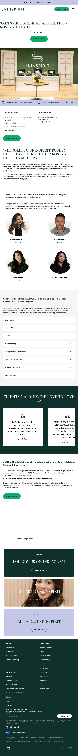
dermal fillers (22, 174)
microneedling (45, 660)
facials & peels (45, 655)
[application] (39, 520)
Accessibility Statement (42, 742)
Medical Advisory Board (14, 693)
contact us (44, 676)
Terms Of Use (23, 738)
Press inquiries (45, 689)
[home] (13, 9)
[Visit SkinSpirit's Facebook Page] (11, 727)
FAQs (42, 684)
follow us (39, 570)
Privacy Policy (49, 722)
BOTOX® (10, 174)
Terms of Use (56, 722)
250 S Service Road (46, 471)
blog (7, 701)
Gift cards (10, 647)
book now (62, 9)
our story (39, 630)
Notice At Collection (38, 738)
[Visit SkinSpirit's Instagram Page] (7, 727)
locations (43, 680)
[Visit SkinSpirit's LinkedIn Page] (15, 727)
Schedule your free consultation (53, 176)
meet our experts (12, 680)
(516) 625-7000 (10, 123)
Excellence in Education (15, 689)
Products (9, 651)
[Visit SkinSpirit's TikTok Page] (18, 727)
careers (9, 697)
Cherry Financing (12, 660)
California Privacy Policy (56, 738)
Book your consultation (34, 485)
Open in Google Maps (25, 539)
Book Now (39, 39)
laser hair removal (47, 664)
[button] (73, 2)
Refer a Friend (11, 684)
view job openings (39, 600)
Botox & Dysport (46, 647)
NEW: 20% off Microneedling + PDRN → (38, 2)
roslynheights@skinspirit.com (15, 126)
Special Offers (11, 655)
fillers (42, 651)
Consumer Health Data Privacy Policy (18, 742)
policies (9, 705)
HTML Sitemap (58, 742)
